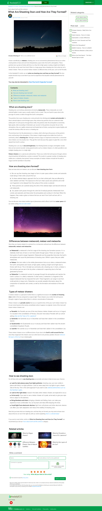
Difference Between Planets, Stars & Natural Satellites (30, 444)
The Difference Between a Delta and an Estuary (82, 52)
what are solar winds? (25, 204)
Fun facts (16, 6)
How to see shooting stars (21, 100)
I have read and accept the (19, 477)
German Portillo (17, 18)
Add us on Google (62, 56)
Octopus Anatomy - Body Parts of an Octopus (81, 31)
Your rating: (26, 474)
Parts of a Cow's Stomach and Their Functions (81, 41)
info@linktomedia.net (36, 486)
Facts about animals (81, 20)
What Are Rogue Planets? (28, 434)
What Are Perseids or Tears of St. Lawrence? (60, 434)
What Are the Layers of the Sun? (60, 443)
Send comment (60, 478)
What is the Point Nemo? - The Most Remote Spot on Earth (81, 56)
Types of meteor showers (21, 98)
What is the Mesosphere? (78, 45)
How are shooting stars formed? (23, 93)
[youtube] (11, 502)
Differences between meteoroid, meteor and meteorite (29, 95)
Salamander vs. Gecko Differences (81, 38)
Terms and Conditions (36, 509)
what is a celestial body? (52, 414)
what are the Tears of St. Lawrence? (25, 316)
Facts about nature (82, 17)
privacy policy (25, 478)
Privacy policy (46, 509)
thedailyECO (10, 6)
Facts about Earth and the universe (26, 6)
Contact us (28, 509)
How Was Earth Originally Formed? (40, 82)
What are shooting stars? (20, 90)
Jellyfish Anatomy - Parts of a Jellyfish (82, 48)
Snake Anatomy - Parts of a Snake (81, 35)
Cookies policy (53, 509)
